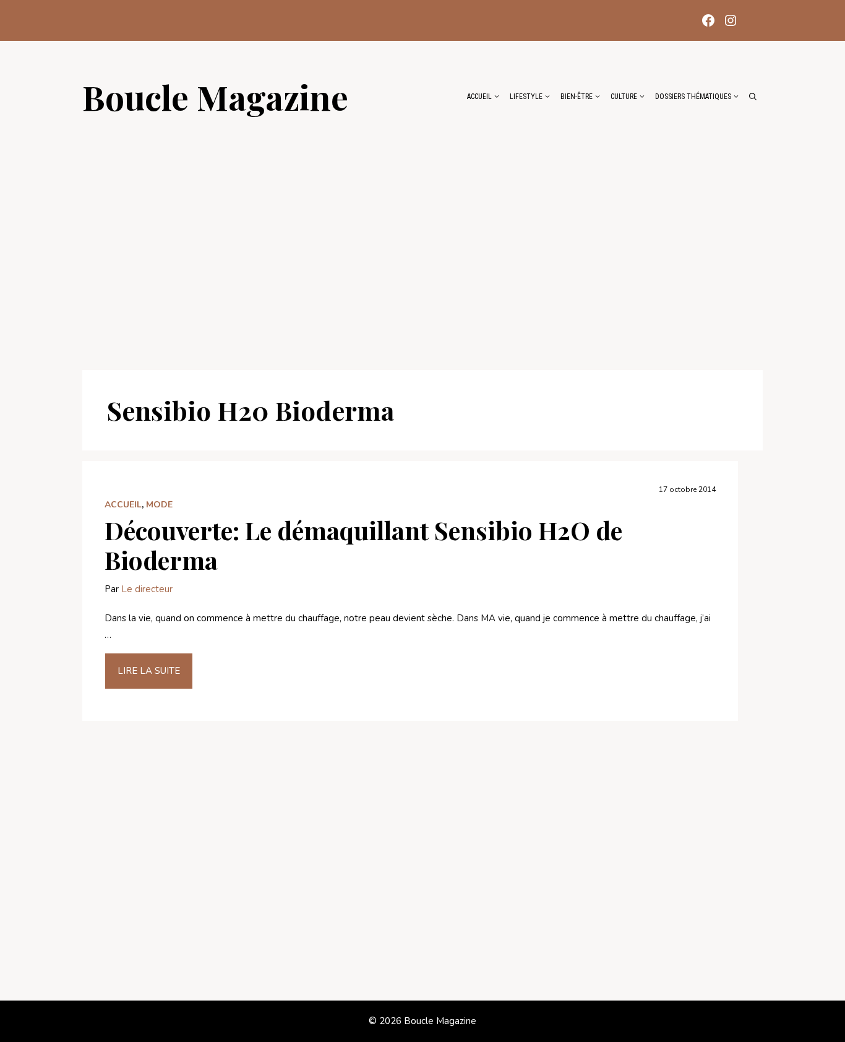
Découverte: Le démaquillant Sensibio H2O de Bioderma (363, 545)
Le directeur (147, 589)
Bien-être (576, 96)
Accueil (479, 96)
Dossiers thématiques (693, 96)
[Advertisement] (422, 236)
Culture (624, 96)
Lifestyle (526, 96)
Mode (159, 504)
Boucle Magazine (215, 96)
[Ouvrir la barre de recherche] (753, 96)
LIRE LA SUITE (149, 671)
